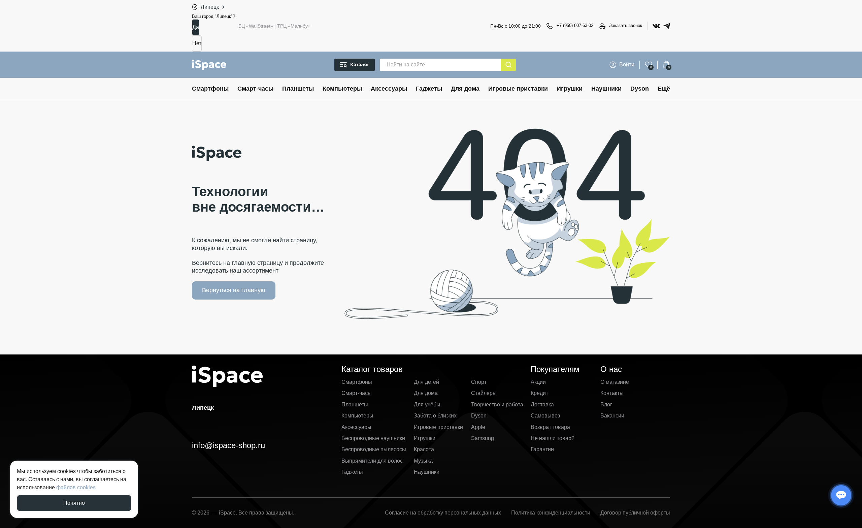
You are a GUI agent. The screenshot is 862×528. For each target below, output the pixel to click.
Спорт (479, 382)
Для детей (426, 382)
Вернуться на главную (233, 290)
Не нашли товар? (552, 438)
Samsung (482, 438)
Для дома (465, 88)
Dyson (639, 88)
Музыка (423, 461)
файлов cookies (76, 487)
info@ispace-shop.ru (228, 445)
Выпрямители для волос (372, 461)
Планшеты (298, 88)
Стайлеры (484, 393)
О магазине (614, 382)
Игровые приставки (518, 88)
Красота (424, 449)
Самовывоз (545, 415)
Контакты (612, 393)
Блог (606, 404)
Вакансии (612, 415)
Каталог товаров (372, 369)
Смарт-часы (255, 88)
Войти (626, 64)
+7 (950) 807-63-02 (575, 25)
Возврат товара (550, 427)
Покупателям (555, 369)
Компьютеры (342, 88)
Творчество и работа (497, 404)
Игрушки (570, 88)
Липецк (210, 7)
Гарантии (542, 449)
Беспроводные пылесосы (373, 449)
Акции (538, 382)
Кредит (539, 393)
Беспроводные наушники (373, 438)
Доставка (542, 404)
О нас (611, 369)
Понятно (74, 503)
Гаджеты (429, 88)
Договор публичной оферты (635, 513)
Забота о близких (435, 415)
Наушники (606, 88)
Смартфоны (210, 88)
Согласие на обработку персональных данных (443, 513)
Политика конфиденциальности (550, 513)
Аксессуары (389, 88)
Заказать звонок (625, 25)
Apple (478, 427)
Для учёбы (427, 404)
